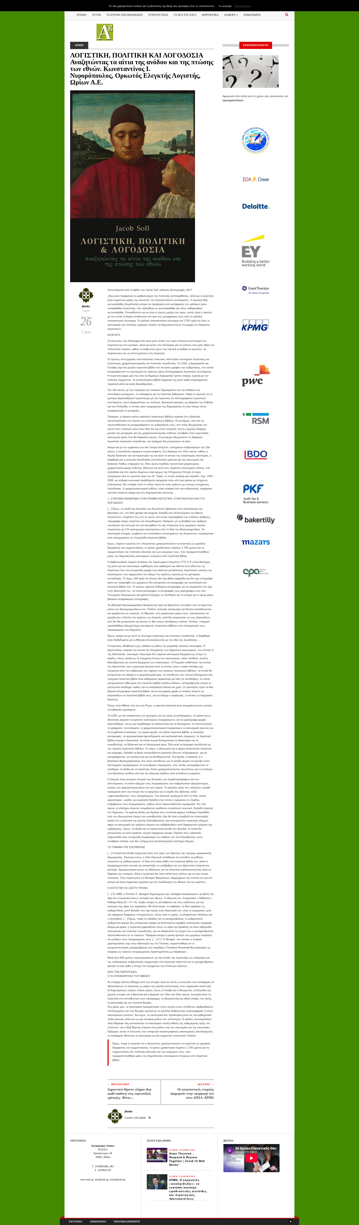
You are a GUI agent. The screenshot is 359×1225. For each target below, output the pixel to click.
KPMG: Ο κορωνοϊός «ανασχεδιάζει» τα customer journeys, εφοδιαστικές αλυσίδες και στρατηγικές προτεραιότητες (188, 1189)
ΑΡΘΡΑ (79, 45)
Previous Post (118, 1084)
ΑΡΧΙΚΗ (81, 14)
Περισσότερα (242, 5)
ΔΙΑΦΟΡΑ (230, 14)
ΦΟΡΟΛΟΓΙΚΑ (210, 14)
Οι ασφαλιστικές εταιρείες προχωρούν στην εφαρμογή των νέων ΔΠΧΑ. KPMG (192, 1093)
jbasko (86, 306)
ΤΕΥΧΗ (96, 14)
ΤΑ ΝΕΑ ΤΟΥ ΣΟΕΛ (185, 14)
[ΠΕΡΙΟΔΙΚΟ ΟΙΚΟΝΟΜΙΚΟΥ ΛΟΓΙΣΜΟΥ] (104, 32)
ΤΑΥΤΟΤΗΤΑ (75, 1221)
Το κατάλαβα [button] (225, 6)
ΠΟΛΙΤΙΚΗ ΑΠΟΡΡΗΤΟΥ (127, 1221)
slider (173, 1150)
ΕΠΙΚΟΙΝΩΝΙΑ (252, 14)
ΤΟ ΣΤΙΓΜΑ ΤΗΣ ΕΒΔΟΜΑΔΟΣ (125, 14)
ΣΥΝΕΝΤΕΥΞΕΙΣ (158, 14)
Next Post (206, 1084)
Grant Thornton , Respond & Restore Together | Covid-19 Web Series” (187, 1159)
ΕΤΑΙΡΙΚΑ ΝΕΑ (187, 1150)
